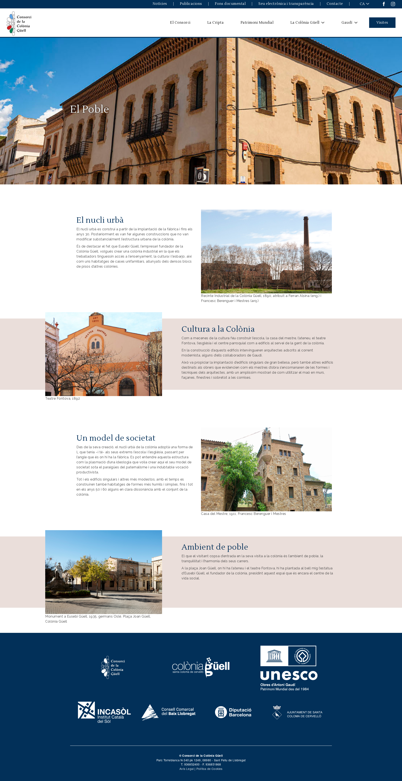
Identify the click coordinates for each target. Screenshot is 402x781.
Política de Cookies (209, 769)
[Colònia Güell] (201, 667)
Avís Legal (186, 769)
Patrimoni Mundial (257, 22)
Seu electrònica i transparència (286, 4)
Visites (382, 22)
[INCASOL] (104, 712)
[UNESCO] (289, 667)
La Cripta (215, 22)
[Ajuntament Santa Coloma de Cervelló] (298, 712)
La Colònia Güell (302, 24)
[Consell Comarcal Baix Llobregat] (169, 712)
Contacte (335, 4)
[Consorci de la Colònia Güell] (113, 667)
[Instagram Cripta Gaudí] (393, 3)
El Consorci (180, 22)
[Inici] (19, 22)
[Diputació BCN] (233, 712)
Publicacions (191, 4)
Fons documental (230, 4)
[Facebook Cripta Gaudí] (384, 3)
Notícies (160, 4)
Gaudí (344, 24)
